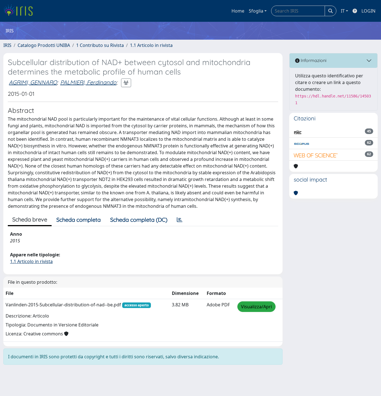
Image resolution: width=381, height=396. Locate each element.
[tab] (179, 220)
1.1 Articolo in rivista (151, 45)
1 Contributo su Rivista (100, 45)
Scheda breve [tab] (29, 219)
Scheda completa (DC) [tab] (138, 219)
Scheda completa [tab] (78, 219)
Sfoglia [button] (256, 11)
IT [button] (343, 11)
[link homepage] (20, 10)
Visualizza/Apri (256, 307)
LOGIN (368, 11)
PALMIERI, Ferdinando (88, 82)
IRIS (7, 45)
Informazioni (313, 60)
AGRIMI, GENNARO (33, 82)
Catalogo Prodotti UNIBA (44, 45)
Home (238, 11)
